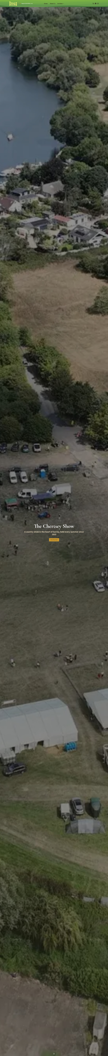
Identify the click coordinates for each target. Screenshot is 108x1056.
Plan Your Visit (54, 540)
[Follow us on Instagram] (98, 3)
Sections (60, 3)
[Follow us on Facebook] (95, 3)
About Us (52, 3)
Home (46, 3)
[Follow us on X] (93, 3)
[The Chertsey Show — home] (13, 3)
